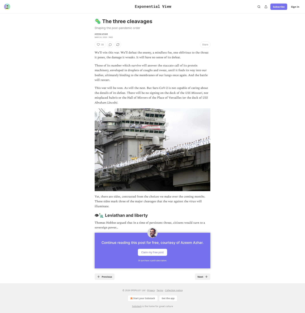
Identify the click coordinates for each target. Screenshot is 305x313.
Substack (137, 306)
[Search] (259, 7)
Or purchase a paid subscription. (152, 260)
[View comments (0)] (110, 44)
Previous (107, 276)
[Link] (90, 215)
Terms (160, 290)
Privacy (151, 290)
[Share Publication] (266, 7)
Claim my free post (152, 252)
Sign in (295, 6)
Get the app (168, 298)
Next (200, 276)
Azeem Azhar (101, 34)
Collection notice (174, 290)
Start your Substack (144, 298)
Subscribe (279, 6)
